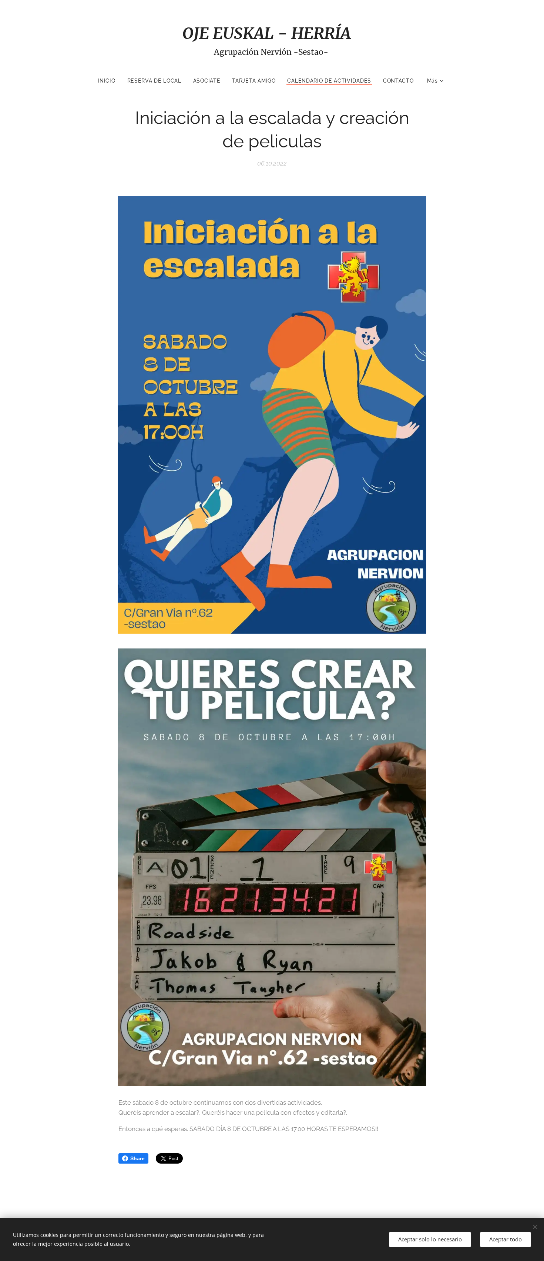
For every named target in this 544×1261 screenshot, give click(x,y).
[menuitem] (109, 80)
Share (137, 1158)
